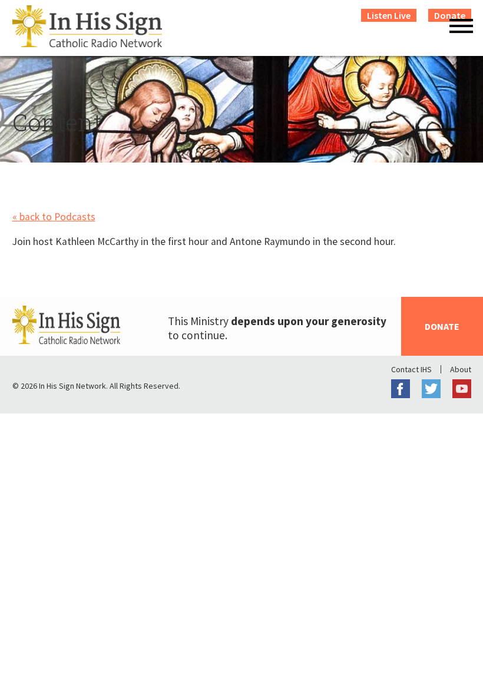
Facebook (400, 388)
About (460, 369)
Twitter (431, 388)
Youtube (461, 388)
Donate (442, 326)
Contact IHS (411, 369)
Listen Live (389, 15)
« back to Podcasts (53, 216)
